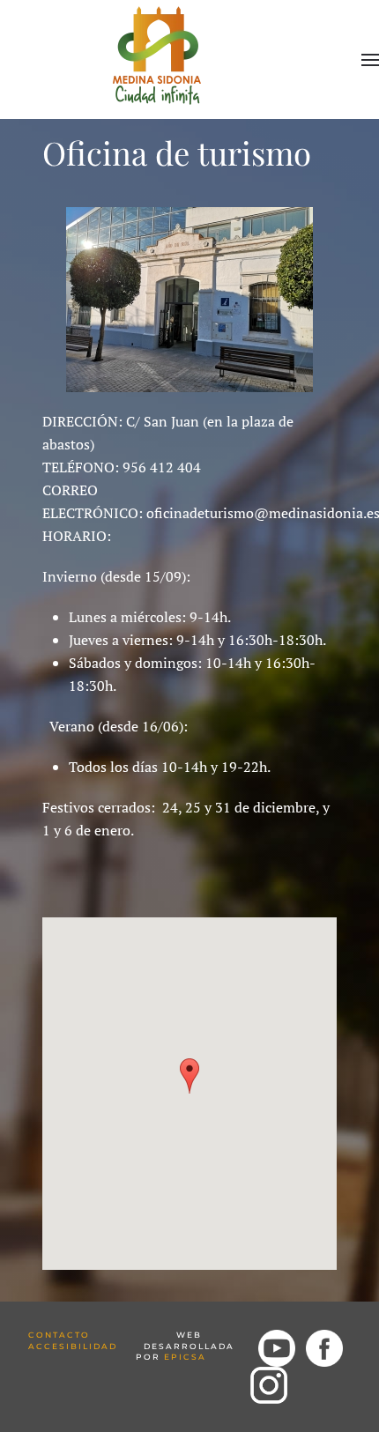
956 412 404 (162, 467)
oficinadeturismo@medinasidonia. (256, 513)
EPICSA (185, 1357)
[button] (370, 60)
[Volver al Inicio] (159, 52)
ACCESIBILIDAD (72, 1346)
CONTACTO (59, 1334)
